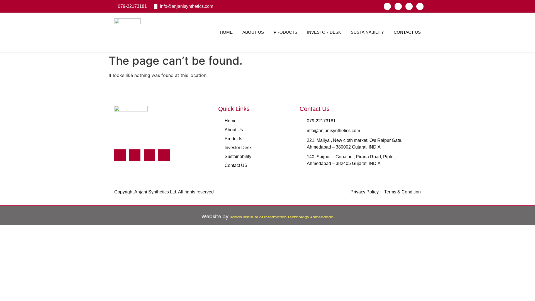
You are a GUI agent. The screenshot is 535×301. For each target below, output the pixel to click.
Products (285, 32)
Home (226, 32)
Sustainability (367, 32)
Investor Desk (324, 32)
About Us (253, 32)
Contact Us (407, 32)
